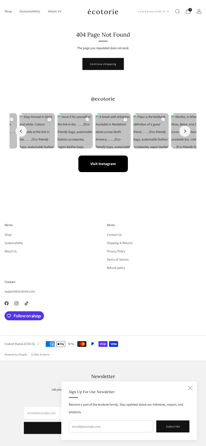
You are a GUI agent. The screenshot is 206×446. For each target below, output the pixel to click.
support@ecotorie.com (20, 291)
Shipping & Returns (119, 243)
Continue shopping (103, 64)
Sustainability (30, 11)
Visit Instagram (103, 163)
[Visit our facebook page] (7, 303)
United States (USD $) (151, 11)
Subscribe (173, 426)
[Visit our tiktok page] (26, 303)
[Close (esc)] (190, 388)
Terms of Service (118, 259)
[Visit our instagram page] (17, 303)
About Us (55, 11)
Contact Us (114, 235)
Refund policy (116, 268)
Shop (8, 11)
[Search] (177, 11)
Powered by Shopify (16, 354)
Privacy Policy (116, 251)
